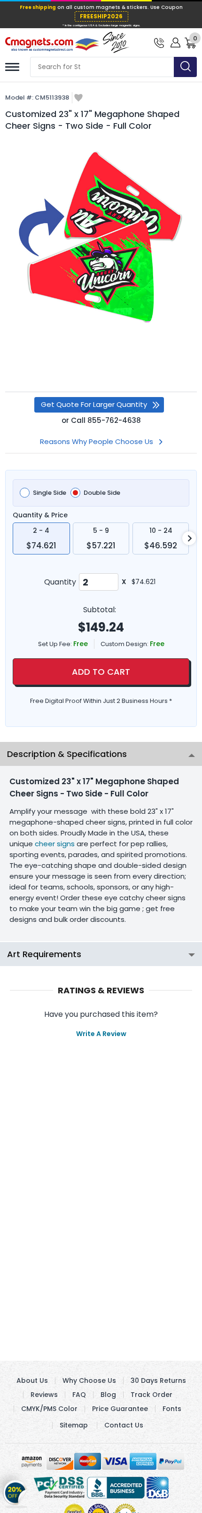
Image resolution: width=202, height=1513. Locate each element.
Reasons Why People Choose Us (96, 441)
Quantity (60, 582)
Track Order (151, 1394)
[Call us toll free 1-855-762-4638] (159, 42)
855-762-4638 (114, 420)
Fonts (172, 1408)
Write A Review (101, 1033)
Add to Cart (101, 672)
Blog (108, 1394)
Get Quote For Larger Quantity (94, 404)
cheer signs (55, 844)
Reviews (44, 1394)
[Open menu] (12, 67)
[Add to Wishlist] (78, 98)
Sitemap (74, 1425)
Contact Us (123, 1425)
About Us (32, 1380)
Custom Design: (125, 644)
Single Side (49, 493)
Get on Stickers (15, 1493)
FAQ (79, 1394)
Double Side (102, 493)
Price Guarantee (120, 1408)
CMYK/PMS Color (49, 1408)
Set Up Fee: (55, 644)
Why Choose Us (89, 1380)
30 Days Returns (158, 1380)
